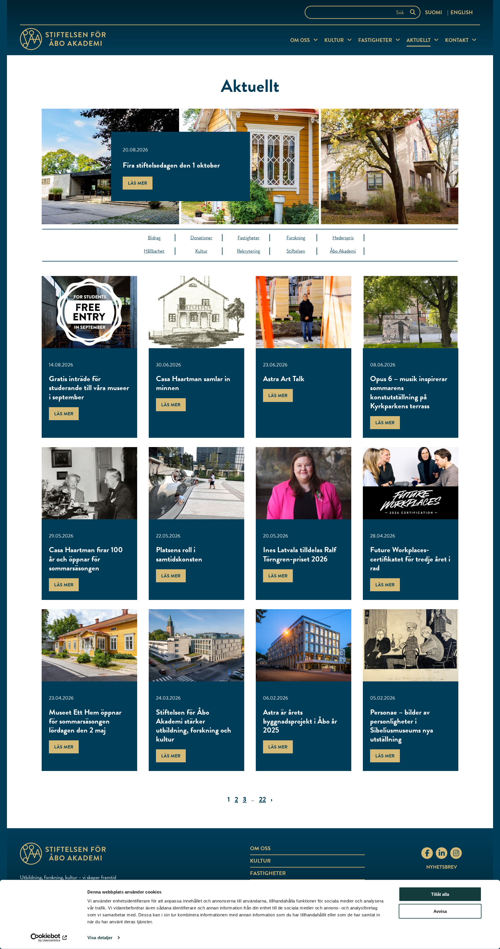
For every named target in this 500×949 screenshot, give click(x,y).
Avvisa (440, 911)
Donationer (201, 237)
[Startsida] (63, 40)
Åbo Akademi (343, 251)
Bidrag (154, 237)
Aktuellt (419, 40)
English (462, 12)
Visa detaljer (100, 937)
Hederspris (343, 237)
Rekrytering (248, 251)
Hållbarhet (154, 251)
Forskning (295, 237)
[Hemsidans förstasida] (96, 854)
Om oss (300, 40)
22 (262, 799)
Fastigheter (375, 40)
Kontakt (456, 40)
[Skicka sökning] (414, 12)
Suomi (433, 12)
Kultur (334, 40)
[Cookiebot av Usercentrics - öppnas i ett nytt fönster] (49, 937)
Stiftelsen (295, 251)
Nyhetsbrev (441, 867)
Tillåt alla (440, 894)
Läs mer (137, 183)
